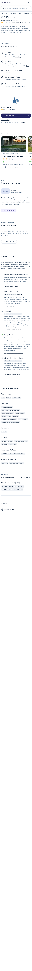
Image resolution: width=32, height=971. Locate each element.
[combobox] (16, 8)
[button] (29, 3)
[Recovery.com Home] (9, 3)
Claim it (23, 122)
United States (12, 13)
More (27, 66)
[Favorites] (25, 2)
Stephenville (26, 13)
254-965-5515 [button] (9, 210)
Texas (19, 13)
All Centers (4, 13)
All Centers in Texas (16, 192)
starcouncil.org (5, 120)
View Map (18, 57)
